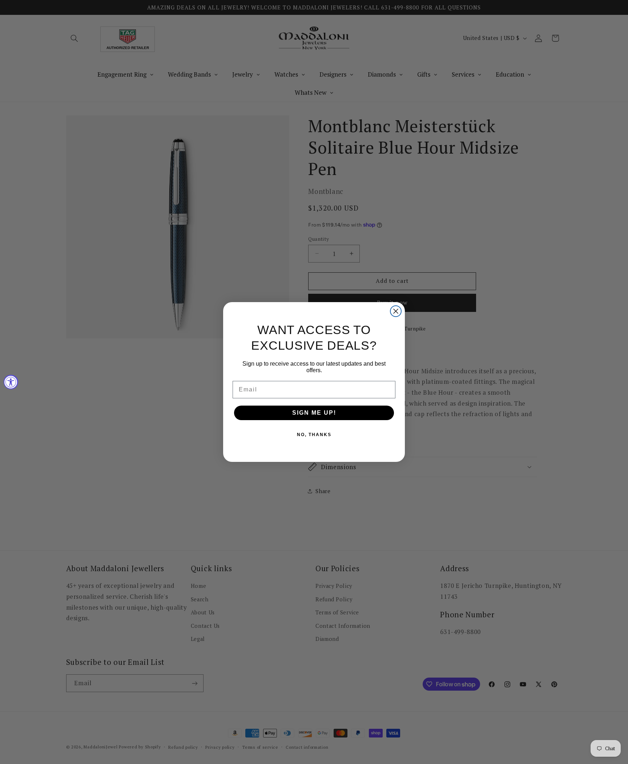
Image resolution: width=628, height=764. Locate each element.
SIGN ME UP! (314, 413)
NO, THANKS (314, 434)
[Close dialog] (395, 311)
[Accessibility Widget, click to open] (11, 382)
